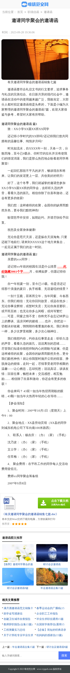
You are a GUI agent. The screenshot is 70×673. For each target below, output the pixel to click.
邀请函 (48, 12)
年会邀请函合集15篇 (23, 647)
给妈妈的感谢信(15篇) (49, 635)
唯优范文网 (29, 669)
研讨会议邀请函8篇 (57, 647)
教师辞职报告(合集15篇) (18, 624)
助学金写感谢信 (13, 613)
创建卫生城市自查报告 (17, 619)
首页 (20, 12)
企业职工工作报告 (47, 613)
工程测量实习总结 (14, 629)
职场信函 (33, 12)
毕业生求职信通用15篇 (50, 619)
